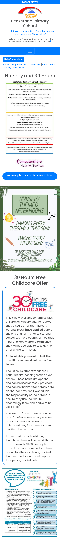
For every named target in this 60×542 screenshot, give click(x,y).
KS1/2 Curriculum (32, 64)
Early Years (17, 64)
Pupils (45, 64)
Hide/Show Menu (13, 59)
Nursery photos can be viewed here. (30, 175)
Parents (6, 64)
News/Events (19, 67)
